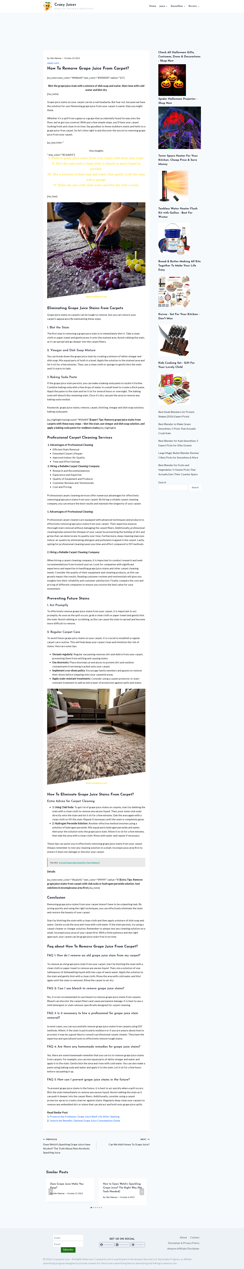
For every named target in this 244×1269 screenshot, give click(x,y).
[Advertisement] (122, 31)
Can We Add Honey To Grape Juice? (129, 1142)
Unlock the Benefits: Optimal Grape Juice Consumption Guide (85, 1120)
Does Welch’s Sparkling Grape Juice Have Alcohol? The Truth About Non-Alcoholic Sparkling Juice (66, 1146)
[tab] (91, 1207)
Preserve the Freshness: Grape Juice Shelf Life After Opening (84, 1116)
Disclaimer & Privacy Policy (183, 1242)
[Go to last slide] (50, 1191)
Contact (194, 1237)
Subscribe (68, 1250)
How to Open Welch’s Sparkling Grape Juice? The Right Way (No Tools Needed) (122, 1188)
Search (162, 482)
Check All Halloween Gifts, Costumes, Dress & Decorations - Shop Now (179, 56)
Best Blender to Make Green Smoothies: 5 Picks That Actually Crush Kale (177, 428)
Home (152, 6)
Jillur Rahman (56, 58)
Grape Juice (53, 63)
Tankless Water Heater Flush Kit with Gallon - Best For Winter (177, 213)
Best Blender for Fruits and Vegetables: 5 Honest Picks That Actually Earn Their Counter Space (178, 470)
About (183, 1237)
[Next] (142, 1191)
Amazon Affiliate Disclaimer (183, 1248)
